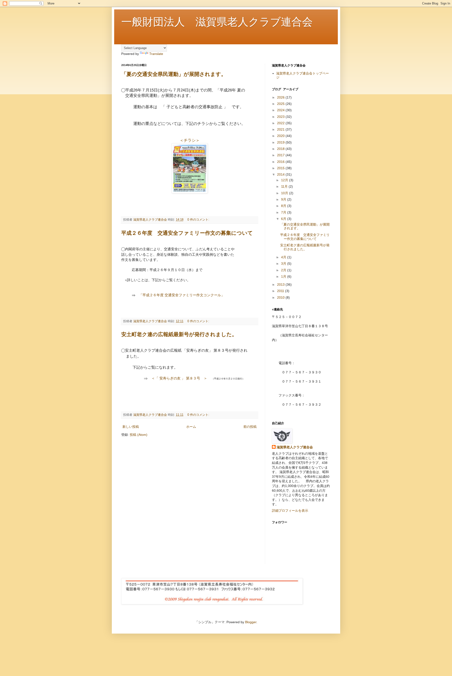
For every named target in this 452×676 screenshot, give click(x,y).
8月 (284, 206)
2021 (281, 129)
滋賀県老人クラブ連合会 (295, 447)
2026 (281, 97)
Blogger (250, 622)
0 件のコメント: (198, 219)
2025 (281, 104)
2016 (281, 162)
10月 (285, 193)
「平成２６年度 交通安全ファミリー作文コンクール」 (182, 295)
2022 (281, 123)
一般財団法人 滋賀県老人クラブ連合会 (217, 23)
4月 (284, 257)
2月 (284, 270)
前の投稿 (250, 427)
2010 (281, 297)
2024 (281, 110)
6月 (284, 219)
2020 (281, 136)
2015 (281, 168)
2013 (281, 284)
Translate (156, 54)
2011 (281, 291)
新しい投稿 (130, 427)
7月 (284, 212)
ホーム (191, 427)
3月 (284, 263)
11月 (285, 186)
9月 (284, 199)
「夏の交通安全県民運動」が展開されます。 (173, 74)
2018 (281, 149)
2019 (281, 142)
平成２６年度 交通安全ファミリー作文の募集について (187, 233)
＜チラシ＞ (190, 140)
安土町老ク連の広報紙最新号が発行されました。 (179, 334)
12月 (285, 180)
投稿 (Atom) (138, 435)
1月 (284, 276)
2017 (281, 155)
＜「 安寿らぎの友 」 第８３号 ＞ (179, 378)
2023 (281, 117)
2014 (281, 174)
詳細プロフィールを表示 (290, 510)
